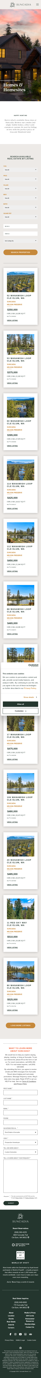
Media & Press (30, 1312)
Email (6, 1108)
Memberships (30, 1324)
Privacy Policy (19, 1198)
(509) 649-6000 (20, 1302)
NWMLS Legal (20, 1340)
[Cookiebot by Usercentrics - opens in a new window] (28, 665)
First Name (8, 1088)
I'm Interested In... (10, 1128)
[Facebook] (10, 1335)
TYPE (4, 166)
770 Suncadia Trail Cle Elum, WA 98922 (19, 1306)
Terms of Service (29, 1198)
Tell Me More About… (11, 1148)
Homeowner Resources (30, 1319)
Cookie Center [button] (31, 1340)
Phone (5, 1118)
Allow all (20, 704)
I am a (5, 1138)
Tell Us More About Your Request (17, 1158)
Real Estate (11, 1321)
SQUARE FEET (7, 213)
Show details (29, 697)
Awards (11, 1324)
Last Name (7, 1098)
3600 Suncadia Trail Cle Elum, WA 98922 (20, 1236)
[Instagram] (15, 1335)
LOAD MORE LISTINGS (20, 1025)
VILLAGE (5, 185)
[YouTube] (20, 1335)
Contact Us (30, 1327)
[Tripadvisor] (30, 1335)
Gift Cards (30, 1315)
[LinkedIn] (25, 1335)
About (11, 1312)
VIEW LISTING (12, 320)
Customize (19, 711)
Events (11, 1318)
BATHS (5, 204)
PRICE (5, 175)
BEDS (5, 194)
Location (11, 1315)
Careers (11, 1327)
